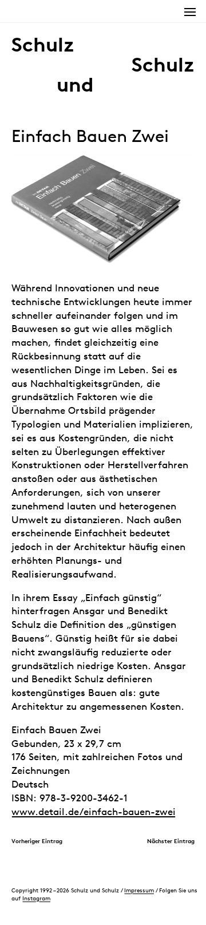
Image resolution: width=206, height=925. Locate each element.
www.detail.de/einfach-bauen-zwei (93, 811)
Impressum (139, 890)
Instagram (36, 898)
